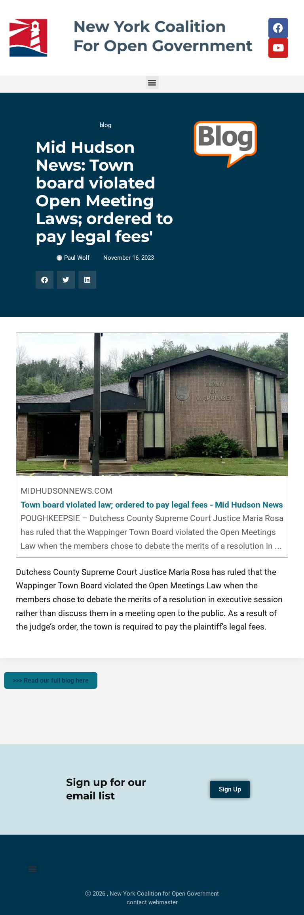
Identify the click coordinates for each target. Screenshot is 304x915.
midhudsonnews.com (66, 491)
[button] (152, 82)
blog (105, 125)
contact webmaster (152, 902)
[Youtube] (278, 48)
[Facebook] (278, 28)
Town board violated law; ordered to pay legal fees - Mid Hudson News (152, 505)
